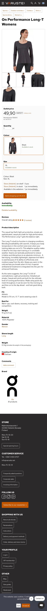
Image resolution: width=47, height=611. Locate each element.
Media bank (7, 590)
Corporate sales (8, 479)
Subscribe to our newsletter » (15, 505)
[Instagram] (8, 497)
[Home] (16, 3)
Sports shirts (7, 15)
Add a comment (8, 365)
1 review (28, 220)
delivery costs (27, 113)
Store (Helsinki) (10, 184)
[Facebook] (4, 497)
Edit (18, 606)
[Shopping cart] (39, 3)
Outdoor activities (17, 11)
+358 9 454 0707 (12, 457)
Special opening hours (10, 446)
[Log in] (35, 3)
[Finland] (43, 3)
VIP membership (9, 560)
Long (4, 336)
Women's (18, 15)
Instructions (7, 531)
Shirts (38, 11)
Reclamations (7, 525)
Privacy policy (7, 566)
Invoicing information (10, 485)
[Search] (32, 3)
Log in (5, 555)
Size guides (7, 584)
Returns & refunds (9, 520)
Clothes (30, 11)
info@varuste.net (8, 460)
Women (5, 326)
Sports (5, 11)
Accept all (26, 606)
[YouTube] (13, 497)
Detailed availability (9, 210)
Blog (4, 579)
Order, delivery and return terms (14, 542)
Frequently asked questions (12, 473)
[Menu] (3, 3)
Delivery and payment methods (13, 536)
